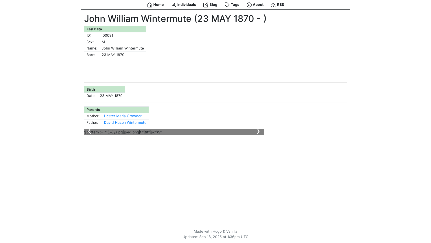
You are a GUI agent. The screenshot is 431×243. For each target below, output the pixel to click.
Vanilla (231, 231)
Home (158, 4)
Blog (213, 4)
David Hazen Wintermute (125, 122)
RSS (280, 4)
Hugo (217, 231)
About (258, 4)
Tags (234, 4)
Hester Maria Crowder (123, 116)
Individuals (186, 4)
